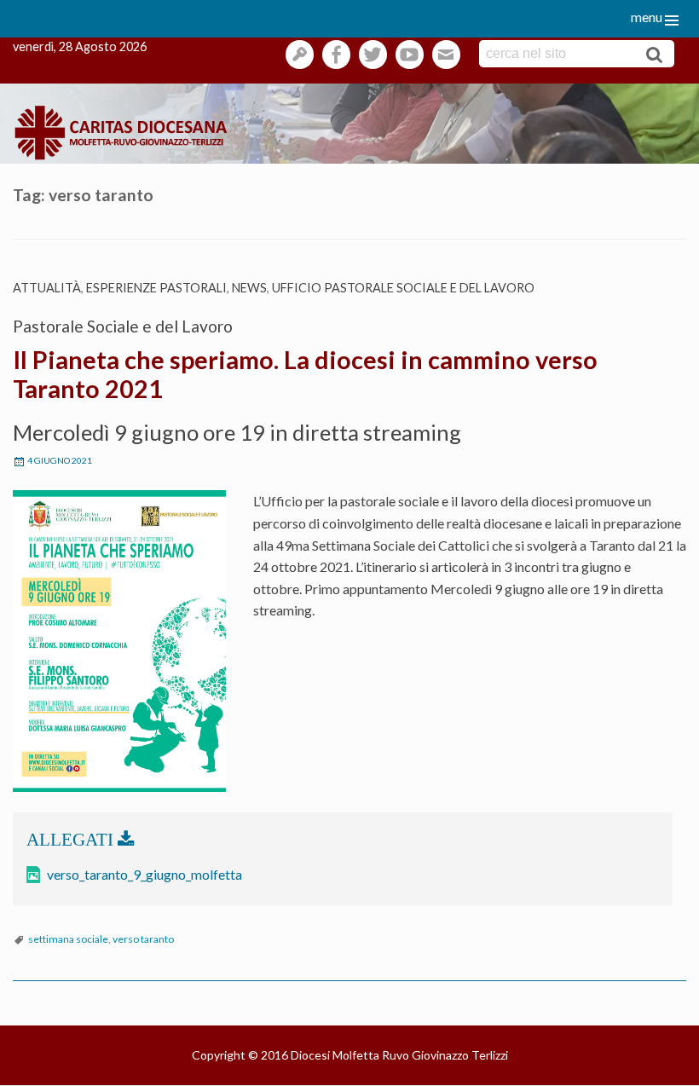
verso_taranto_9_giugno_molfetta (144, 874)
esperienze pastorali (156, 287)
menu (646, 17)
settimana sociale (68, 939)
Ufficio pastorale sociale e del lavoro (403, 287)
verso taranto (143, 939)
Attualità (47, 287)
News (249, 287)
